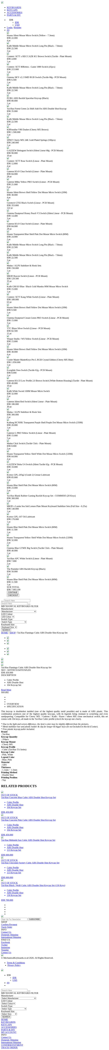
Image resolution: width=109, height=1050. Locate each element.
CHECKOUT (13, 595)
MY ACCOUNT (8, 1032)
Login (10, 27)
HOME (4, 633)
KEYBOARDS (14, 7)
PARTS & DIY (14, 15)
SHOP (12, 633)
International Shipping (11, 937)
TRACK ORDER (9, 1047)
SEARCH (6, 630)
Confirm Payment (9, 924)
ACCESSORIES (14, 12)
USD (17, 25)
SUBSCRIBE (34, 919)
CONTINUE (12, 592)
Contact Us (6, 932)
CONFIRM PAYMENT (12, 1045)
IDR (17, 22)
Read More (6, 690)
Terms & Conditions (16, 962)
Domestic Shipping (9, 935)
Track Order (6, 927)
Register (17, 27)
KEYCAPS (12, 10)
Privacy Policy (14, 965)
